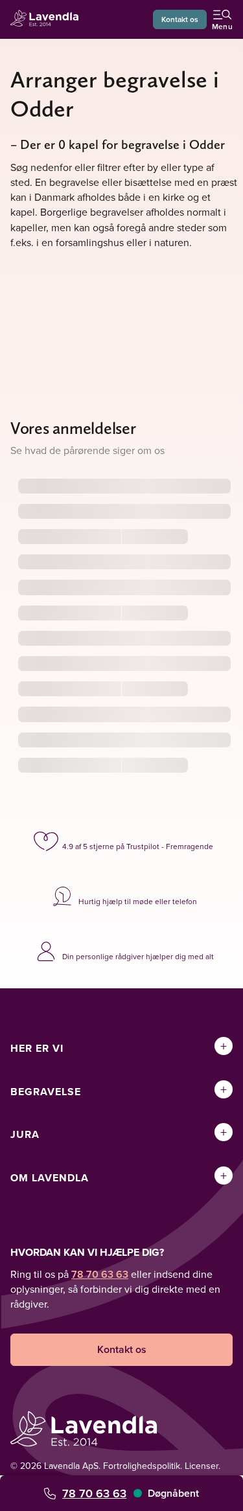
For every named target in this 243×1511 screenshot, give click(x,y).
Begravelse (45, 1091)
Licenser (201, 1465)
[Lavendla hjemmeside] (48, 20)
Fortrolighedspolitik (141, 1465)
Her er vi (37, 1048)
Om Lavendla (49, 1177)
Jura (25, 1134)
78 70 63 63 (94, 1493)
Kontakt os (179, 19)
